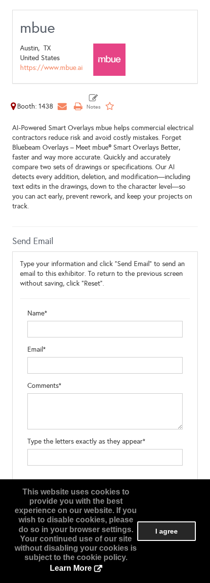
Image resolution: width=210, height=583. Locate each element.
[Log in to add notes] (93, 102)
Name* (37, 313)
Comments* (44, 385)
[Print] (77, 106)
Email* (36, 349)
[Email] (62, 106)
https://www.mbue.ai (51, 68)
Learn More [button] (71, 568)
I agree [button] (166, 531)
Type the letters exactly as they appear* (86, 441)
